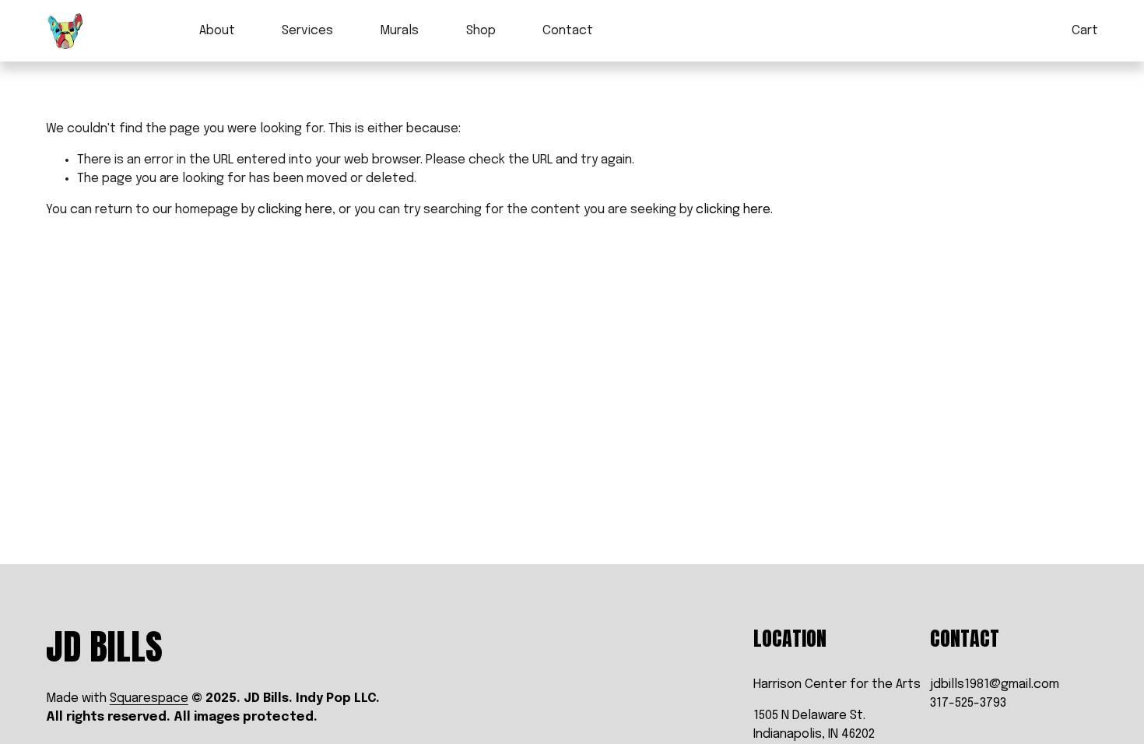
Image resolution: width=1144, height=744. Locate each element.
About (217, 30)
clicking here (295, 209)
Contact (567, 30)
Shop (481, 30)
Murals (399, 30)
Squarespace (149, 698)
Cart (1085, 30)
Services (307, 30)
